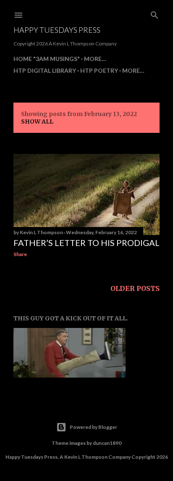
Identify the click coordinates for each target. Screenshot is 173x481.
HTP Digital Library (44, 70)
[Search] (154, 13)
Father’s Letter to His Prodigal (86, 243)
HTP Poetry (99, 70)
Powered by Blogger (93, 427)
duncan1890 (107, 443)
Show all (37, 121)
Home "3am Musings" (46, 58)
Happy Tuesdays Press (56, 29)
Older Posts (135, 288)
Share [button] (20, 254)
